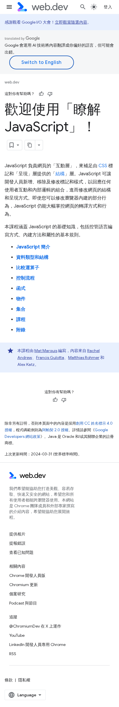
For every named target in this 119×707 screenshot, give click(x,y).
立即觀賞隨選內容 (71, 22)
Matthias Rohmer (83, 357)
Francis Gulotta (50, 357)
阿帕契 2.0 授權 (55, 429)
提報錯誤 (17, 543)
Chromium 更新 (23, 584)
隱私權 (24, 680)
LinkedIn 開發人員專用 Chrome (37, 644)
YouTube (17, 635)
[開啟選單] (9, 7)
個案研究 (17, 593)
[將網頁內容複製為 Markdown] (30, 145)
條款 (9, 680)
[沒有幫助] (50, 94)
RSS (12, 653)
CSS (102, 166)
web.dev (12, 82)
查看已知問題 (21, 552)
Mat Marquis (45, 350)
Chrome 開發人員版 (27, 575)
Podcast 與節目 (23, 603)
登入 (108, 6)
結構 (60, 174)
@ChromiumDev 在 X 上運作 (35, 626)
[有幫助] (41, 94)
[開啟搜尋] (82, 6)
